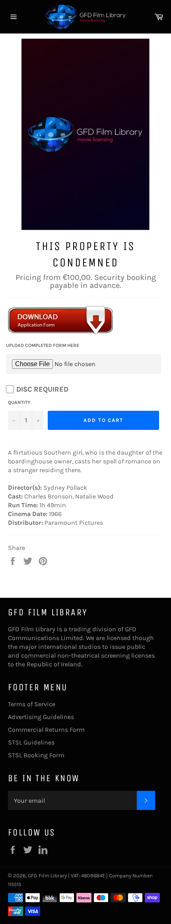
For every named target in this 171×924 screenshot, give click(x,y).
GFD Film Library (47, 876)
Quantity (19, 402)
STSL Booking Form (36, 755)
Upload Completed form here (42, 345)
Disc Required (42, 389)
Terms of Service (31, 704)
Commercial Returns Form (46, 729)
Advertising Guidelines (41, 717)
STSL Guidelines (31, 742)
